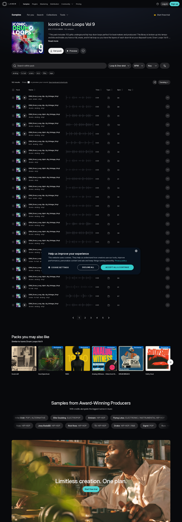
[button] (157, 4)
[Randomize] (155, 82)
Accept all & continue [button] (117, 267)
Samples (26, 4)
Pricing (78, 4)
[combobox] (136, 251)
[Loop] (108, 98)
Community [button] (65, 4)
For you (30, 15)
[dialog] (91, 261)
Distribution (54, 4)
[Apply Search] (14, 65)
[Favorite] (83, 51)
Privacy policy (121, 260)
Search (40, 15)
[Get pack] (31, 358)
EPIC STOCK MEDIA (55, 29)
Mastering (44, 4)
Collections (51, 15)
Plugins (35, 4)
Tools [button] (62, 15)
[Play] (28, 38)
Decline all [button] (88, 267)
